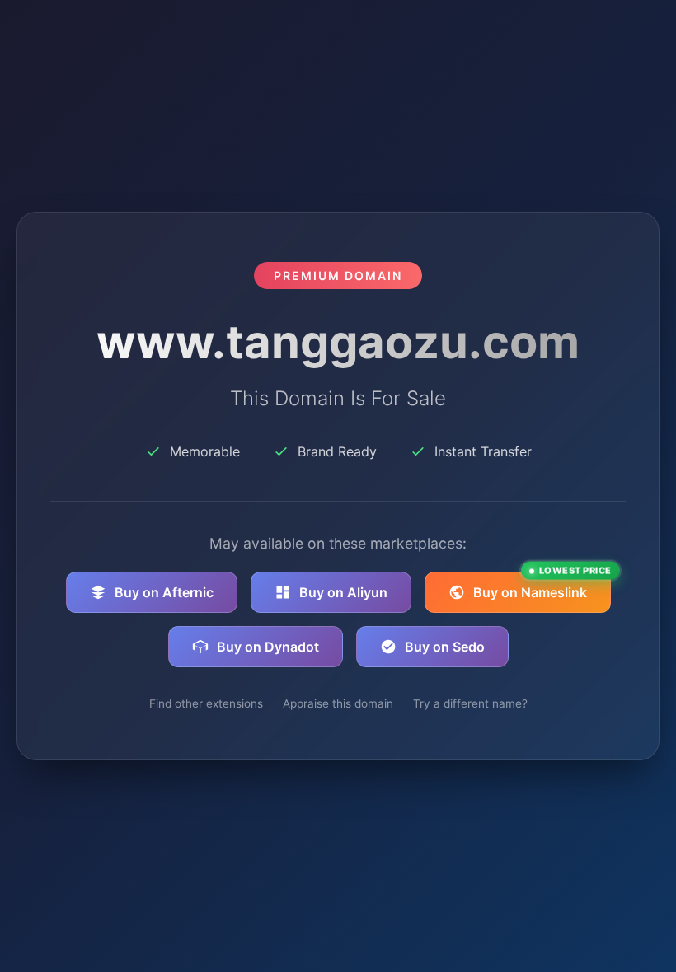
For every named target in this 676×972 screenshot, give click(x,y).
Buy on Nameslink (542, 586)
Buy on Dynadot (268, 646)
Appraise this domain (338, 703)
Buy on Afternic (164, 592)
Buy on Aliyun (343, 592)
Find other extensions (206, 703)
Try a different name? (470, 703)
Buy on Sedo (445, 646)
